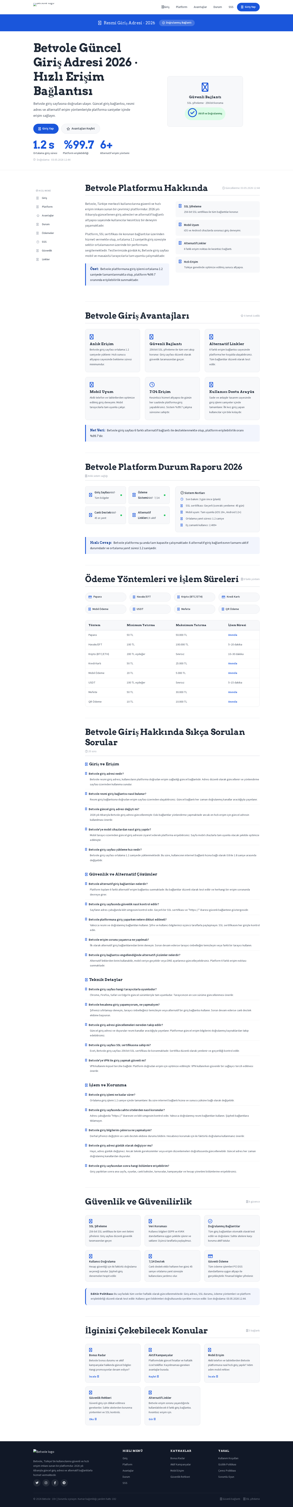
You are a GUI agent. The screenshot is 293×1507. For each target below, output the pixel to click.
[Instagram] (46, 1482)
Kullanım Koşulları (228, 1458)
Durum (217, 7)
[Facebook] (55, 1482)
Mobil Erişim (177, 1471)
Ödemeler (48, 233)
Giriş (166, 7)
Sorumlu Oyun (226, 1477)
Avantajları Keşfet (83, 128)
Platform (181, 7)
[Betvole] (43, 7)
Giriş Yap (250, 7)
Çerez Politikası (227, 1471)
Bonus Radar (177, 1458)
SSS (231, 7)
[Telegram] (64, 1482)
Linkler (46, 259)
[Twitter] (36, 1482)
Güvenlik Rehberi (180, 1477)
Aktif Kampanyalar (180, 1464)
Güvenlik (47, 251)
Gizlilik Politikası (227, 1464)
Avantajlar (200, 7)
